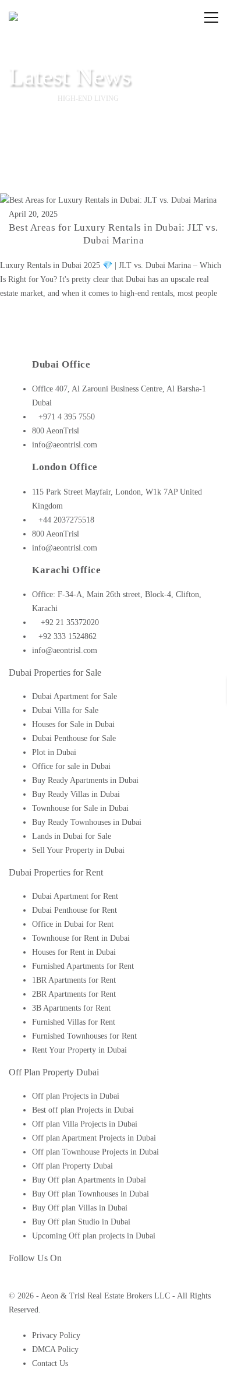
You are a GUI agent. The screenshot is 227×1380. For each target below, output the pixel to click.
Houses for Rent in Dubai (74, 952)
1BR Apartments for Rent (74, 980)
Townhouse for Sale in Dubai (80, 808)
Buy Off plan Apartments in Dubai (89, 1180)
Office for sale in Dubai (71, 766)
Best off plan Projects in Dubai (83, 1110)
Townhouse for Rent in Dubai (81, 938)
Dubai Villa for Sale (65, 710)
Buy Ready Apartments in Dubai (85, 780)
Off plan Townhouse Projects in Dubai (95, 1152)
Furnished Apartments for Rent (83, 966)
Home (29, 98)
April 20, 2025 (33, 214)
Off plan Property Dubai (72, 1166)
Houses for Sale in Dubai (73, 724)
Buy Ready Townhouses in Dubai (86, 822)
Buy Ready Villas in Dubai (76, 794)
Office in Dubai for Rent (73, 924)
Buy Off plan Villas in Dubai (79, 1207)
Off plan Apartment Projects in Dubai (94, 1138)
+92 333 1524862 (67, 636)
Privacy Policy (56, 1335)
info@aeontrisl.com (64, 444)
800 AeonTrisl (55, 430)
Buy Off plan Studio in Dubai (81, 1221)
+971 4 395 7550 (66, 416)
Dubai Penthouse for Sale (74, 738)
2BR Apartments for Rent (74, 994)
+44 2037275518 (66, 520)
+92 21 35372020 (68, 622)
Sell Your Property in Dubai (78, 850)
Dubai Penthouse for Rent (74, 910)
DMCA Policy (55, 1349)
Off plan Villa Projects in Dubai (84, 1124)
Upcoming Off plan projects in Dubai (93, 1235)
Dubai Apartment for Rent (75, 896)
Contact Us (50, 1363)
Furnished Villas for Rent (73, 1022)
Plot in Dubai (54, 752)
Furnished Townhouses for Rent (84, 1036)
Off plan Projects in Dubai (75, 1096)
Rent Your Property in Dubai (79, 1050)
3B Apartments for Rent (71, 1008)
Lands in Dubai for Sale (71, 836)
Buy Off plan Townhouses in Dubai (90, 1194)
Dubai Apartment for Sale (74, 696)
